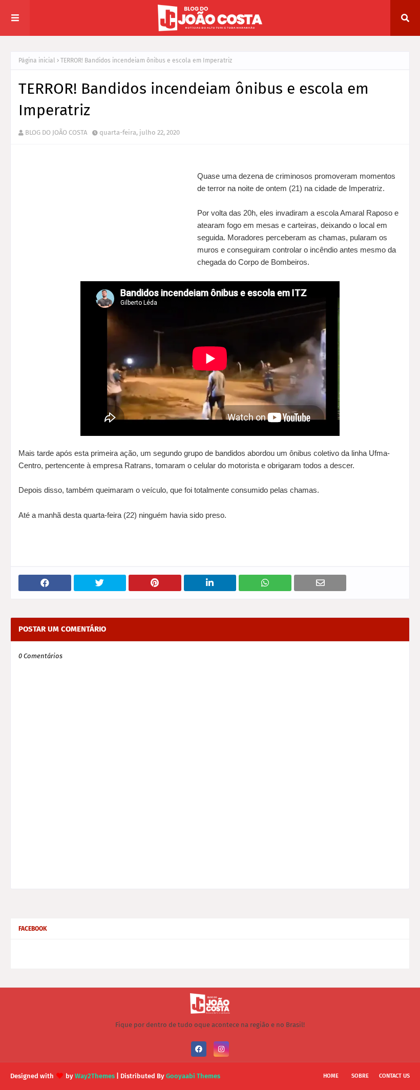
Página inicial (36, 60)
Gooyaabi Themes (193, 1076)
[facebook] (198, 1049)
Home (331, 1076)
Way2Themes (95, 1076)
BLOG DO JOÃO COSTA (56, 132)
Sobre (360, 1076)
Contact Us (394, 1076)
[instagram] (221, 1049)
